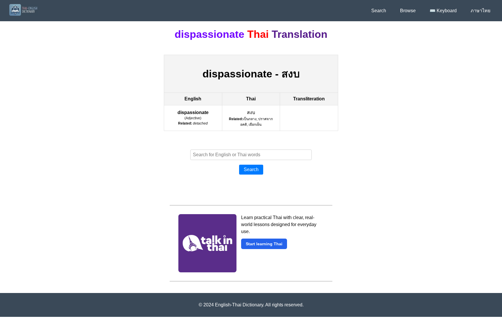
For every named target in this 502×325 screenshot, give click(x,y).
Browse (408, 10)
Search (378, 10)
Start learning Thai (264, 243)
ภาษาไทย (480, 10)
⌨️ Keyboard (443, 10)
